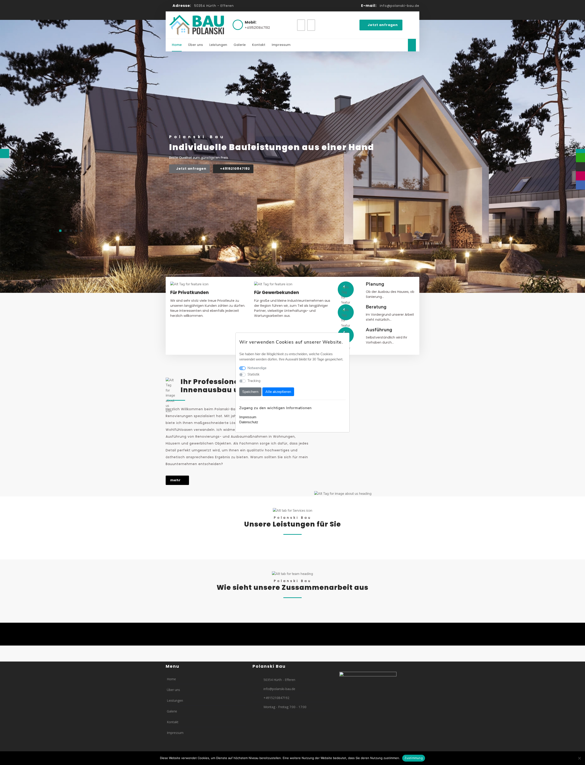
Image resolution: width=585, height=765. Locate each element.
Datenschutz (248, 422)
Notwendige (256, 368)
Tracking (254, 381)
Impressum (247, 417)
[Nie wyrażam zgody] (579, 758)
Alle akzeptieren (278, 391)
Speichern (250, 391)
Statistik (253, 374)
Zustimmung (413, 758)
